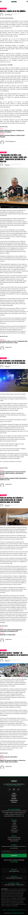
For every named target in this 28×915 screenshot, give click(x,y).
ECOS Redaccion (8, 14)
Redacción (7, 165)
